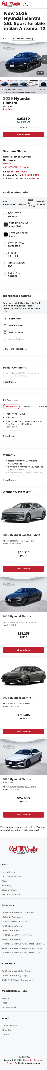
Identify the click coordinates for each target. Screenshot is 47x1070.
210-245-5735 (31, 178)
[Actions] (41, 102)
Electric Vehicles (9, 890)
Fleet (4, 881)
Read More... (9, 382)
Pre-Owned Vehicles (11, 876)
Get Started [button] (23, 134)
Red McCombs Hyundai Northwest (18, 912)
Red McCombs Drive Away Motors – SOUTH (22, 948)
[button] (3, 38)
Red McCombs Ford (11, 939)
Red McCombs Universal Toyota (17, 935)
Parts (4, 1003)
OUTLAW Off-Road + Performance (18, 980)
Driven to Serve (9, 1025)
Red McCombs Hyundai (13, 930)
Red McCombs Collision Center (16, 971)
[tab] (11, 406)
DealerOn (27, 1060)
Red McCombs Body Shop (14, 975)
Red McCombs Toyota (12, 926)
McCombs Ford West (12, 917)
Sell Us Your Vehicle (11, 894)
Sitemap (38, 1060)
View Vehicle (24, 568)
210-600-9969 (19, 171)
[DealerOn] (23, 1057)
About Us (6, 1030)
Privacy (10, 1063)
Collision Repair (9, 1007)
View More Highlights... (15, 349)
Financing (6, 885)
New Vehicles (8, 872)
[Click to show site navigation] (42, 4)
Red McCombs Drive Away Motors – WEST (21, 953)
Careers (5, 1034)
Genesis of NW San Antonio (15, 921)
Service (5, 998)
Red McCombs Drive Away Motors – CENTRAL (23, 944)
